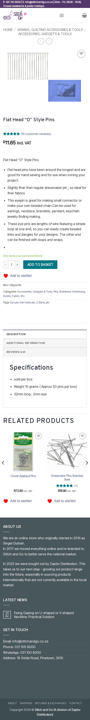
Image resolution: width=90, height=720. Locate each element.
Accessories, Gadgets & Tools (45, 34)
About (12, 703)
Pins (55, 291)
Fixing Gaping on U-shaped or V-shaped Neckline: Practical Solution (44, 615)
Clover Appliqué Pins (23, 476)
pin (47, 302)
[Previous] (3, 471)
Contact (75, 703)
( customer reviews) (36, 134)
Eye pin (14, 302)
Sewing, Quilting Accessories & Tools (50, 30)
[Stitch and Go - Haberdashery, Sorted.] (29, 15)
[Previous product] (49, 41)
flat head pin (27, 302)
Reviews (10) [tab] (15, 352)
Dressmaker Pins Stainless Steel (67, 477)
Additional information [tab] (25, 343)
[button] (61, 15)
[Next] (86, 471)
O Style (40, 302)
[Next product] (41, 41)
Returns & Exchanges (50, 703)
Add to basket (40, 265)
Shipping (26, 703)
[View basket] (84, 15)
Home (8, 30)
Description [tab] (16, 334)
